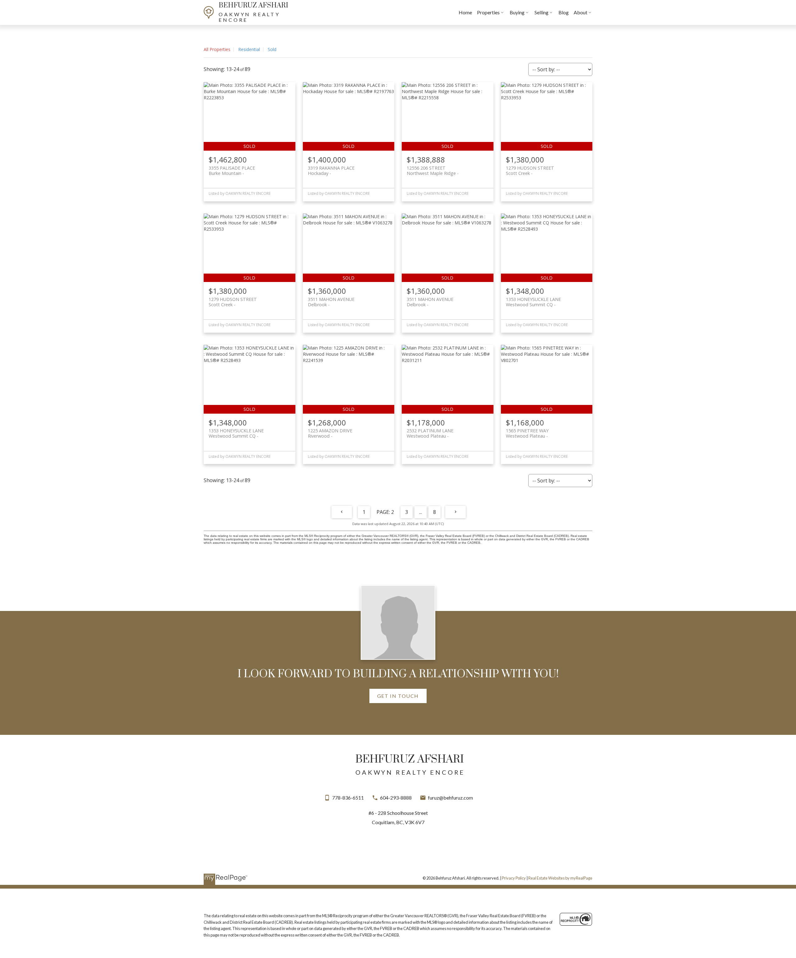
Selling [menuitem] (541, 12)
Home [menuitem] (465, 12)
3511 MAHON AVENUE (331, 302)
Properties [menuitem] (488, 12)
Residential (249, 49)
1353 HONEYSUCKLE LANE (533, 302)
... (420, 512)
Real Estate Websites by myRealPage (560, 878)
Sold (272, 49)
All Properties (217, 49)
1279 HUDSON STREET (530, 170)
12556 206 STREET (431, 170)
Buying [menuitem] (517, 12)
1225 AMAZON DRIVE (330, 433)
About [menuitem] (580, 12)
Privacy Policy (514, 878)
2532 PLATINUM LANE (430, 433)
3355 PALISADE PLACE (232, 170)
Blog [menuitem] (563, 12)
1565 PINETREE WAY (527, 433)
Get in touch (398, 696)
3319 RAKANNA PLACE (331, 170)
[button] (398, 696)
